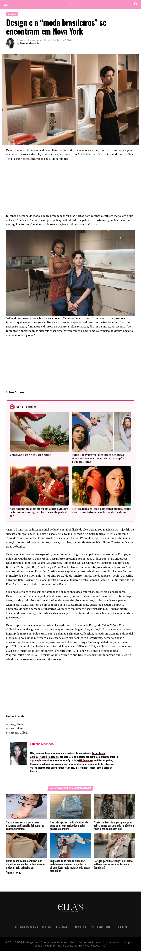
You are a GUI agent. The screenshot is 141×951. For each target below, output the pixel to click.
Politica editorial (100, 927)
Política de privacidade (26, 927)
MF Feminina (85, 760)
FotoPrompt (120, 927)
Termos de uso (79, 927)
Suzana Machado (30, 43)
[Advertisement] (70, 188)
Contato (46, 927)
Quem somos (61, 927)
